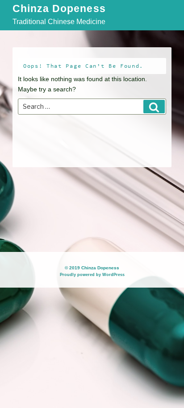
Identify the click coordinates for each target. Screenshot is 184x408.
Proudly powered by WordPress (92, 274)
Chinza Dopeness (59, 9)
